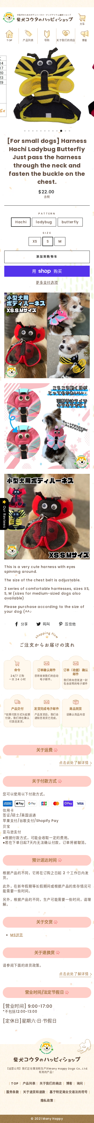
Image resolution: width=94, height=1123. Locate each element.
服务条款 (12, 1092)
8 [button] (53, 131)
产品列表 (28, 40)
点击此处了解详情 (73, 762)
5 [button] (41, 131)
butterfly (70, 222)
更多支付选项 (47, 282)
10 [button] (61, 131)
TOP (9, 40)
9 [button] (57, 131)
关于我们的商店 (65, 40)
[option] (47, 86)
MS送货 (16, 935)
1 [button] (25, 131)
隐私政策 (47, 1100)
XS (35, 241)
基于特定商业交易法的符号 (69, 1092)
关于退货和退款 (34, 1092)
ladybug (44, 222)
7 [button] (49, 131)
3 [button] (33, 131)
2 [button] (29, 131)
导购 (47, 40)
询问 (80, 1083)
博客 (84, 40)
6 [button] (45, 131)
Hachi (20, 222)
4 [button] (37, 131)
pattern (47, 213)
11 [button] (66, 131)
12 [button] (70, 131)
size (47, 233)
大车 (82, 24)
